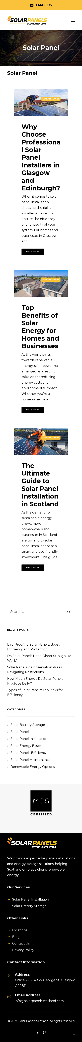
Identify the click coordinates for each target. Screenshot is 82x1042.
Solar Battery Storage (29, 906)
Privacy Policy (23, 950)
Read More (32, 252)
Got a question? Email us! (41, 5)
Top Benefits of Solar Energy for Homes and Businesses (40, 327)
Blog (16, 937)
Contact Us (21, 943)
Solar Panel (51, 98)
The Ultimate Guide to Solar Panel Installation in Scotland (40, 485)
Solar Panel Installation (30, 899)
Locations (19, 930)
